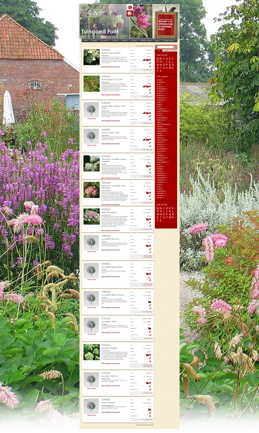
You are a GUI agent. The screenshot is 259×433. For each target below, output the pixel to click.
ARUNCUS (160, 166)
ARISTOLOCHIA (161, 157)
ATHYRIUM (160, 195)
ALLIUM (159, 113)
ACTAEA (159, 93)
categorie (166, 50)
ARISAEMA (160, 155)
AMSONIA (159, 126)
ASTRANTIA (160, 193)
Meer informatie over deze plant (111, 66)
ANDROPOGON (161, 129)
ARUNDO (159, 169)
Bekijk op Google (92, 118)
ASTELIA (159, 184)
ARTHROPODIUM (162, 162)
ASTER (159, 186)
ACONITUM (160, 91)
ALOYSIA (159, 115)
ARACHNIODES (161, 149)
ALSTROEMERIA (161, 117)
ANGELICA (160, 137)
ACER (158, 84)
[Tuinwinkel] (125, 40)
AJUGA (159, 102)
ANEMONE (160, 135)
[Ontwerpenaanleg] (146, 40)
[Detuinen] (115, 40)
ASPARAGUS (160, 175)
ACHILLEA (160, 86)
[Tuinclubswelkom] (168, 40)
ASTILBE (159, 189)
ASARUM (159, 171)
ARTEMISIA (160, 160)
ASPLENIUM (160, 182)
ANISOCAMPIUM (161, 140)
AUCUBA (159, 197)
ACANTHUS (160, 82)
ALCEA (159, 106)
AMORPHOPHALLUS (163, 124)
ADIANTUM (160, 95)
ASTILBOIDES (161, 191)
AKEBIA (159, 104)
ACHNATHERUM (161, 89)
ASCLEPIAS (160, 173)
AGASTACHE (160, 100)
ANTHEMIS (160, 142)
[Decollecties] (104, 40)
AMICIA (159, 122)
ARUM (158, 164)
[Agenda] (157, 40)
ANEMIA (159, 133)
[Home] (85, 40)
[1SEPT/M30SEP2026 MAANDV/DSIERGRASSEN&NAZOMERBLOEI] (166, 21)
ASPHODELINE (161, 177)
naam (158, 50)
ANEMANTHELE (161, 131)
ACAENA (159, 80)
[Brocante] (134, 40)
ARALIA (159, 153)
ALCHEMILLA (161, 109)
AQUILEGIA (160, 146)
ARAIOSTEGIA (161, 151)
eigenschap (173, 50)
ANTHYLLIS (160, 144)
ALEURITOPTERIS (162, 111)
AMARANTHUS (161, 120)
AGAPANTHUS (161, 97)
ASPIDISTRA (160, 180)
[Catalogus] (94, 40)
